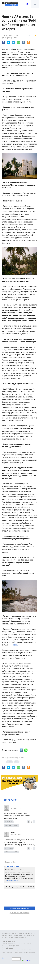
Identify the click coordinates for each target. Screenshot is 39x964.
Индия (9, 762)
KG (27, 4)
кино (16, 762)
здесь (15, 645)
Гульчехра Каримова (9, 38)
